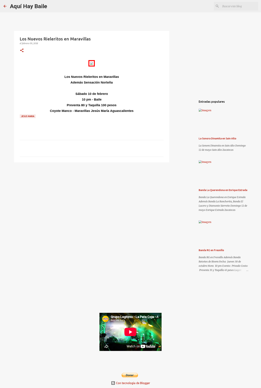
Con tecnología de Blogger (132, 383)
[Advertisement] (92, 192)
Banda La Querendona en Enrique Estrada (223, 190)
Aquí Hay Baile (28, 6)
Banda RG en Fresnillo (211, 250)
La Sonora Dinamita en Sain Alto (217, 138)
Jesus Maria (27, 116)
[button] (22, 50)
